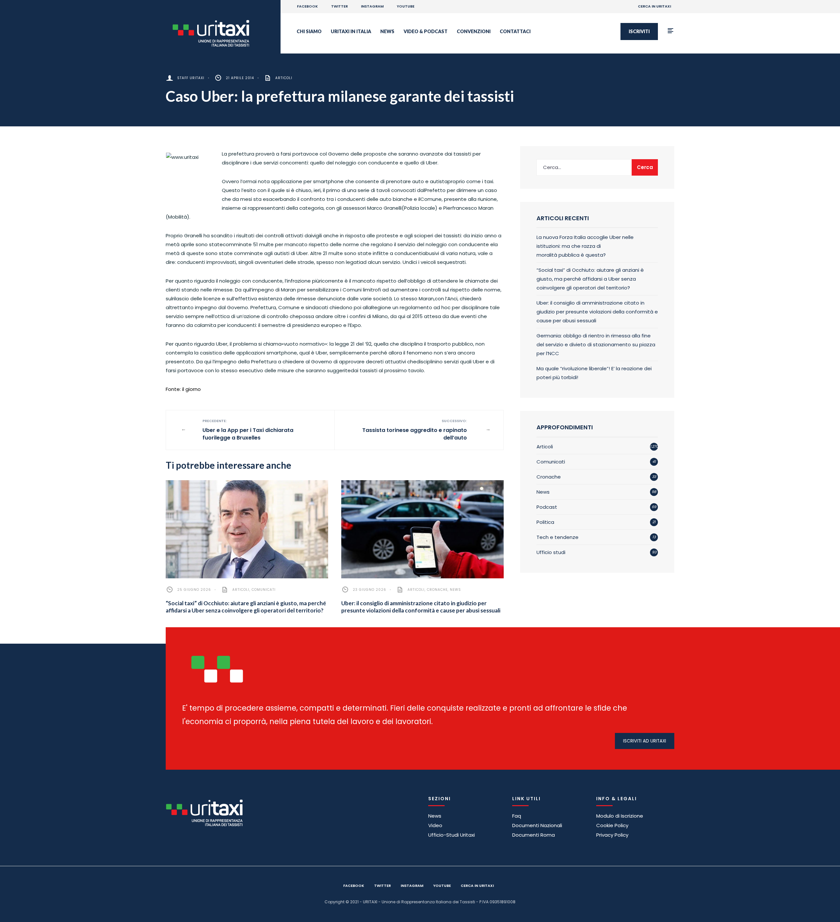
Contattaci (515, 31)
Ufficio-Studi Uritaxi (451, 834)
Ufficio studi (550, 552)
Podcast (546, 507)
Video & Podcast (426, 31)
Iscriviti (639, 31)
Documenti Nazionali (537, 825)
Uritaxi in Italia (351, 31)
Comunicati (264, 589)
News (387, 31)
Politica (545, 522)
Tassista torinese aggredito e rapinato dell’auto (414, 429)
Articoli (283, 77)
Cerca (645, 167)
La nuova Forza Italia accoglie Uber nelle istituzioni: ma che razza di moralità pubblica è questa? (585, 246)
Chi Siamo (309, 31)
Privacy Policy (612, 834)
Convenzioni (474, 31)
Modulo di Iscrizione (619, 815)
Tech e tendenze (557, 537)
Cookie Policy (612, 825)
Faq (516, 815)
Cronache (437, 589)
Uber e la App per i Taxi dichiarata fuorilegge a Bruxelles (247, 429)
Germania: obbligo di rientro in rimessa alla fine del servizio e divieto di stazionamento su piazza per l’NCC (595, 344)
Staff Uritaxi (190, 77)
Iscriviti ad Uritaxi (644, 741)
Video (435, 825)
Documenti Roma (533, 834)
